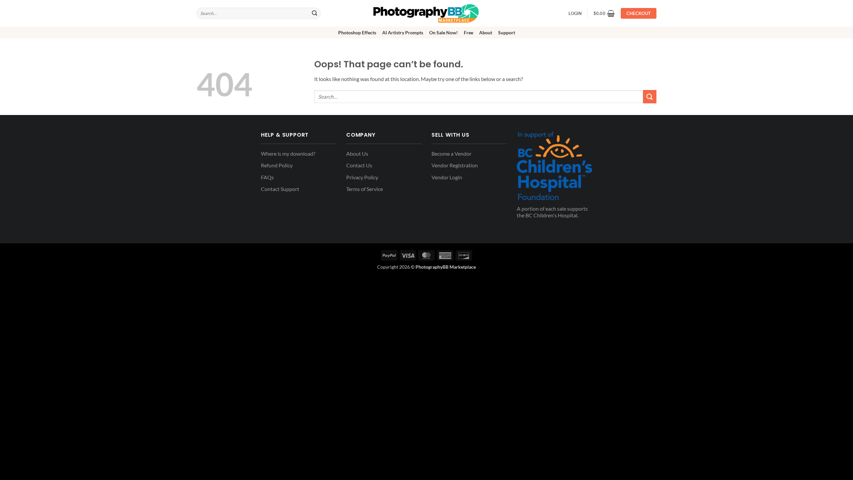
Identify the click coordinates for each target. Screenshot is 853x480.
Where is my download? (288, 153)
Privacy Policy (362, 177)
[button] (604, 13)
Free (468, 32)
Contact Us (359, 165)
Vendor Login (446, 177)
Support (506, 32)
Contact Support (280, 189)
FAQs (267, 177)
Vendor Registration (454, 165)
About (485, 32)
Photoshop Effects (357, 32)
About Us (357, 153)
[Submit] (314, 13)
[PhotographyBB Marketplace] (426, 13)
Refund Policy (277, 165)
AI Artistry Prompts (402, 32)
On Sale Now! (443, 32)
